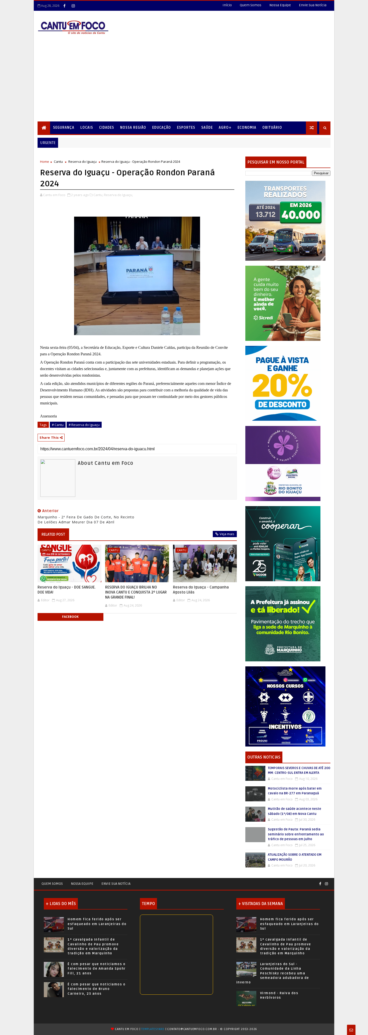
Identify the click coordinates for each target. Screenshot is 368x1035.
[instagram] (73, 6)
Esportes (186, 127)
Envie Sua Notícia (312, 5)
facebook (70, 617)
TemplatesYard (152, 1029)
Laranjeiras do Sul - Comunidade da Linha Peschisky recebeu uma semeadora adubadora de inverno (272, 973)
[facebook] (64, 6)
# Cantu (58, 424)
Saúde (207, 127)
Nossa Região (133, 127)
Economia (247, 127)
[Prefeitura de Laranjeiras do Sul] (285, 220)
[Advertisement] (184, 84)
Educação (161, 127)
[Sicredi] (282, 303)
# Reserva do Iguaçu (84, 424)
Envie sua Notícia (115, 883)
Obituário (272, 127)
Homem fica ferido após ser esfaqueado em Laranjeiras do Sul (97, 923)
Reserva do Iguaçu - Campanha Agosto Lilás (201, 590)
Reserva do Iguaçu (82, 161)
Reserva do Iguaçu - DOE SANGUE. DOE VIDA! (67, 590)
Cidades (106, 127)
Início (227, 5)
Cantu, (98, 195)
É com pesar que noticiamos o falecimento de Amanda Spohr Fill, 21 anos (97, 968)
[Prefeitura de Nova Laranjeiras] (282, 383)
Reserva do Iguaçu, (118, 195)
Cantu (58, 161)
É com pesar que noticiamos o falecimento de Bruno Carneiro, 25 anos (96, 988)
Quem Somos (250, 5)
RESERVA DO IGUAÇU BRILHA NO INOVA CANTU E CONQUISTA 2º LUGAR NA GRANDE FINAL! (136, 592)
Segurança (63, 127)
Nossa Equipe (280, 5)
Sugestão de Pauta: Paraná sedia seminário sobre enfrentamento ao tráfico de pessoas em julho (296, 834)
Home (44, 161)
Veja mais (227, 534)
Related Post (53, 534)
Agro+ (225, 127)
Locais (86, 127)
